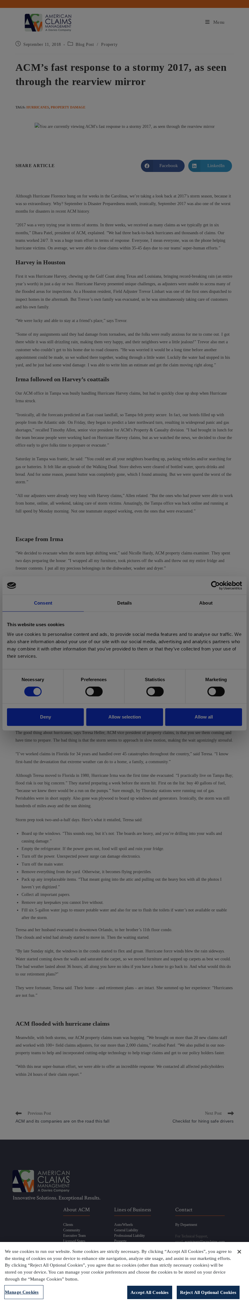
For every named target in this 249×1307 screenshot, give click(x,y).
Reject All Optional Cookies (208, 1292)
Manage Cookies (22, 1292)
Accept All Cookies (150, 1292)
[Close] (239, 1251)
